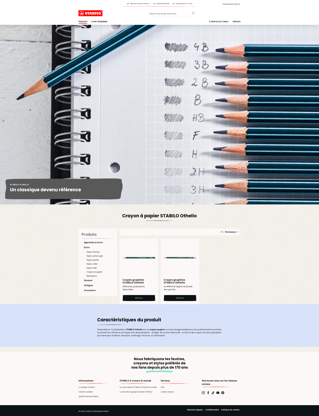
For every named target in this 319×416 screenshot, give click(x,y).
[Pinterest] (222, 392)
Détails (139, 298)
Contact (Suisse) (167, 392)
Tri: (222, 232)
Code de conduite (86, 392)
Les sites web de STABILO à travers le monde (138, 387)
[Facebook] (208, 392)
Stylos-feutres (93, 252)
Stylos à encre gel (94, 256)
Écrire (87, 247)
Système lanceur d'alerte (88, 396)
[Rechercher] (194, 13)
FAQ (162, 387)
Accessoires (90, 290)
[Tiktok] (213, 392)
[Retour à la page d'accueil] (91, 13)
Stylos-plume (92, 260)
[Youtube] (217, 392)
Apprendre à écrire (93, 242)
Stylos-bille (91, 267)
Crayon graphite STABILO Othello (133, 281)
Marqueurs (91, 275)
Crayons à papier (94, 271)
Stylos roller (92, 263)
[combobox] (172, 14)
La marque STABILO (87, 387)
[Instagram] (203, 392)
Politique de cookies (230, 410)
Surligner (88, 285)
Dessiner (88, 280)
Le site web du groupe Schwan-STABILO (136, 392)
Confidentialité (212, 410)
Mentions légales (195, 410)
